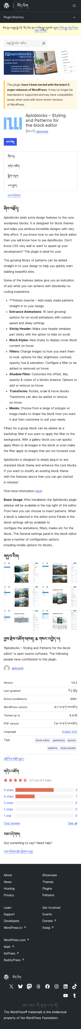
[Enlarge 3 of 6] (34, 591)
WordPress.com (16, 940)
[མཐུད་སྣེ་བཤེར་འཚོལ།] (43, 43)
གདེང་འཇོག (14, 166)
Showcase (49, 875)
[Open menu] (75, 5)
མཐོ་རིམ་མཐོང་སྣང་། (14, 759)
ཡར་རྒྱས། (12, 185)
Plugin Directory (14, 17)
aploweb (42, 131)
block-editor (43, 740)
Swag (48, 928)
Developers (11, 921)
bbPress (11, 953)
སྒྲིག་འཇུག (13, 176)
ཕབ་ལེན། (10, 141)
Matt (9, 947)
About (8, 875)
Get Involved (51, 907)
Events (47, 914)
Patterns (48, 895)
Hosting (9, 888)
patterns (52, 748)
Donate (49, 921)
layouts (72, 740)
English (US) (69, 731)
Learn (7, 907)
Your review (12, 823)
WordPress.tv (15, 928)
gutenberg (59, 740)
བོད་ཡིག (17, 977)
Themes (47, 882)
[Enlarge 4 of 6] (72, 591)
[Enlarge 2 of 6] (72, 567)
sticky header (68, 748)
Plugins (47, 888)
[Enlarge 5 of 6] (34, 615)
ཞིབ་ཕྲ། (11, 156)
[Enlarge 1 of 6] (34, 567)
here (38, 491)
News (8, 882)
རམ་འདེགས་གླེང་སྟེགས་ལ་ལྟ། (18, 851)
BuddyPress (14, 960)
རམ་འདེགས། (14, 195)
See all (72, 823)
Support (9, 914)
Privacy (9, 895)
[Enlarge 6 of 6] (72, 615)
